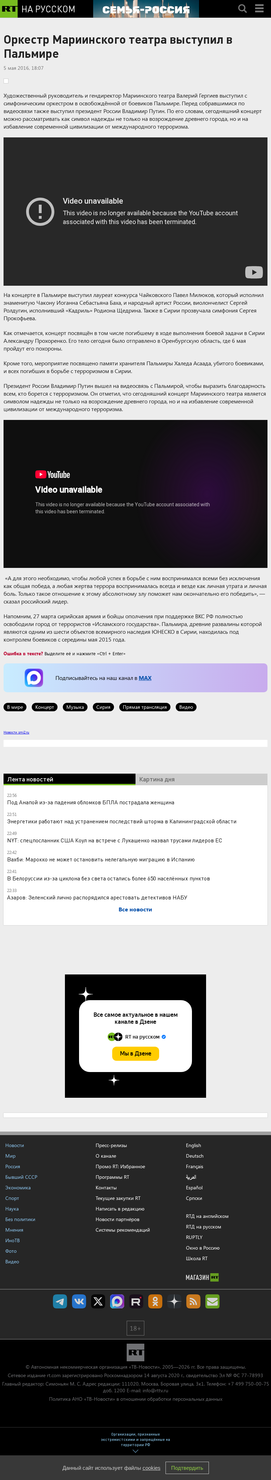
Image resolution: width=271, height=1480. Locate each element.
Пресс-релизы (111, 1145)
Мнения (14, 1229)
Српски (194, 1198)
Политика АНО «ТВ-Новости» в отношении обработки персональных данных (135, 1398)
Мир (10, 1155)
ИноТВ (12, 1240)
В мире (15, 707)
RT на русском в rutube (136, 1301)
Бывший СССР (21, 1177)
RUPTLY (194, 1237)
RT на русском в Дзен (174, 1301)
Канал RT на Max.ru (117, 1301)
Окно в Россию (202, 1247)
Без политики (20, 1219)
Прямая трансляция (145, 707)
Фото (11, 1250)
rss (193, 1301)
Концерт (44, 707)
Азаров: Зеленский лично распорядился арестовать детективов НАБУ (97, 897)
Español (194, 1187)
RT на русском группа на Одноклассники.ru (155, 1301)
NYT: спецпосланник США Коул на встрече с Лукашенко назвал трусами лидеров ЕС (114, 840)
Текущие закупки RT (118, 1198)
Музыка (75, 707)
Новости (14, 1145)
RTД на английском (207, 1216)
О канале (106, 1155)
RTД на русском (203, 1226)
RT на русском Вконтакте (79, 1301)
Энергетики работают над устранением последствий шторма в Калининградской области (121, 821)
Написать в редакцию (120, 1208)
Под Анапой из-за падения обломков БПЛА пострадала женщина (90, 802)
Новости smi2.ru (16, 732)
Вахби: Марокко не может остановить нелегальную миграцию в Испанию (101, 859)
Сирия (103, 707)
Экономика (18, 1187)
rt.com (54, 1375)
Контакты (106, 1187)
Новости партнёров (117, 1219)
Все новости (135, 909)
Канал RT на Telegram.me (60, 1301)
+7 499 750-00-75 (248, 1383)
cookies (152, 1468)
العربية (191, 1177)
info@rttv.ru (155, 1390)
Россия (12, 1166)
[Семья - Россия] (146, 9)
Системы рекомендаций (123, 1229)
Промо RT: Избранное (120, 1166)
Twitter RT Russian (98, 1301)
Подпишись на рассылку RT (212, 1301)
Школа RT (196, 1258)
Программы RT (112, 1177)
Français (194, 1166)
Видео (186, 707)
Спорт (12, 1198)
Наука (12, 1208)
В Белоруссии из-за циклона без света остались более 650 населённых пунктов (108, 878)
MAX (145, 677)
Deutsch (195, 1156)
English (193, 1145)
